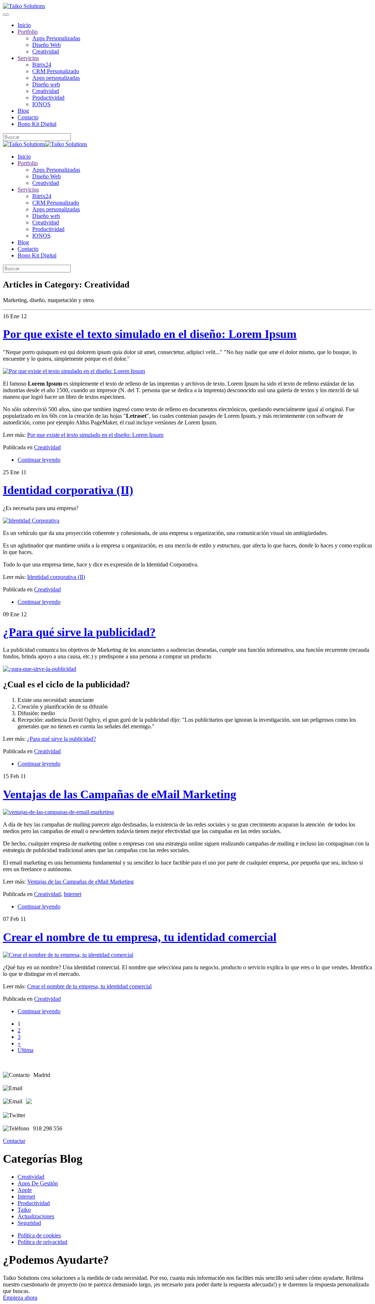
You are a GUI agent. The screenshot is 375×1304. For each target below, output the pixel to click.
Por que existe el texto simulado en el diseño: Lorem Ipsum (150, 334)
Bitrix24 (41, 65)
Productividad (48, 97)
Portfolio (28, 32)
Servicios (28, 58)
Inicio (24, 25)
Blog (23, 111)
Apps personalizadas (56, 78)
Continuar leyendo (39, 460)
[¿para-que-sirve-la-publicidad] (39, 669)
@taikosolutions (47, 1115)
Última (25, 1050)
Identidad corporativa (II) (68, 490)
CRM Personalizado (55, 71)
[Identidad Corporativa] (31, 520)
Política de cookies (39, 1235)
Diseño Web (46, 45)
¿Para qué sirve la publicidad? (79, 632)
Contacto (28, 117)
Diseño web (46, 84)
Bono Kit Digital (37, 124)
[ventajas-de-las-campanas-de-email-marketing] (58, 812)
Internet (72, 894)
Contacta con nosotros (51, 1088)
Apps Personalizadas (56, 38)
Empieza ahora (20, 1297)
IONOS (41, 104)
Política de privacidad (42, 1242)
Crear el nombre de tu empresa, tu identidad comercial (139, 937)
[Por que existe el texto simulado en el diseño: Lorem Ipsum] (74, 371)
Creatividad (45, 51)
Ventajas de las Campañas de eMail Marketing (119, 794)
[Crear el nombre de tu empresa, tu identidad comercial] (68, 955)
